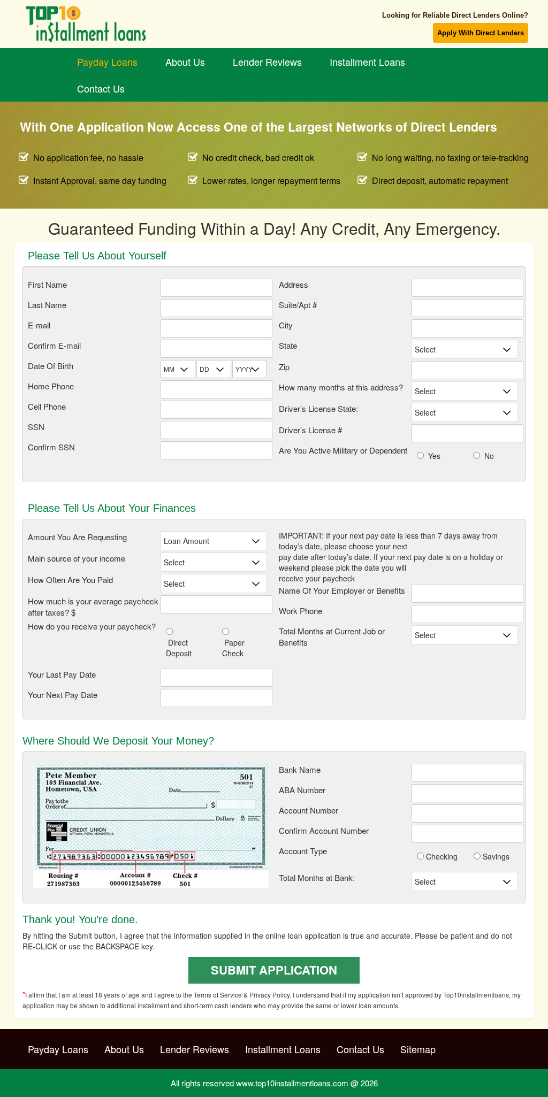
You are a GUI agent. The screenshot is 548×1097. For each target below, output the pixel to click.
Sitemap (418, 1049)
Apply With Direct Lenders (480, 33)
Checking (441, 856)
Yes (432, 455)
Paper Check (233, 647)
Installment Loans (367, 61)
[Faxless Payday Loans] (101, 24)
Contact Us (101, 88)
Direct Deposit (179, 647)
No (487, 455)
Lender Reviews (267, 61)
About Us (185, 61)
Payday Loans (107, 61)
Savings (495, 856)
